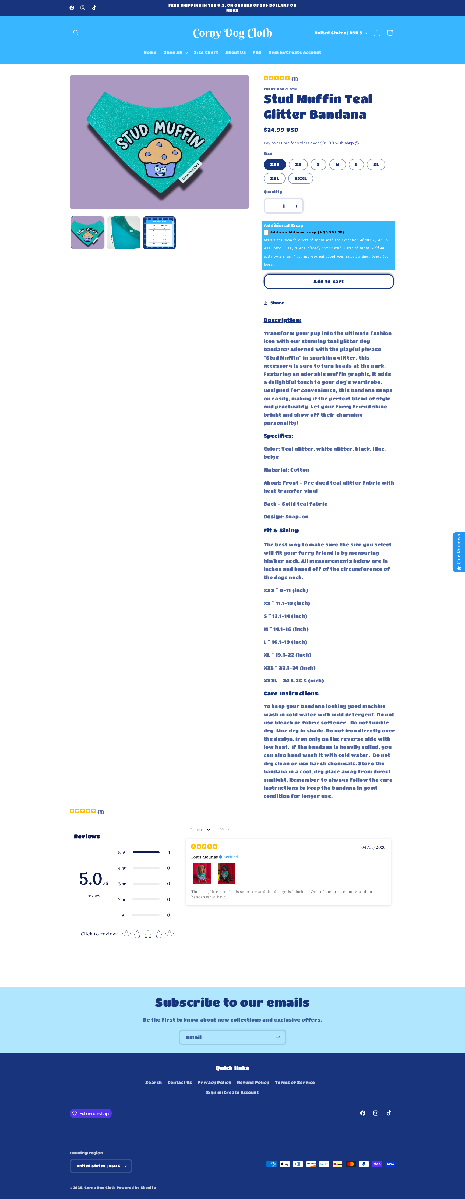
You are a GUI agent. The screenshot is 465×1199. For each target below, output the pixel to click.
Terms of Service (295, 1082)
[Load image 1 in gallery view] (87, 232)
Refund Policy (253, 1082)
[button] (76, 32)
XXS (275, 164)
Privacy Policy (214, 1082)
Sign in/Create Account (232, 1092)
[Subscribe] (278, 1037)
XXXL (301, 178)
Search (153, 1082)
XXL (274, 178)
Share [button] (277, 303)
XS (298, 164)
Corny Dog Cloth (100, 1187)
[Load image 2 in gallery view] (123, 232)
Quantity (273, 191)
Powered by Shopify (136, 1187)
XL (376, 164)
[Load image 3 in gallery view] (159, 232)
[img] (277, 79)
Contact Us (180, 1082)
